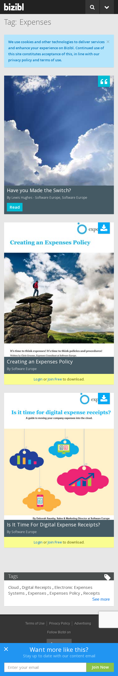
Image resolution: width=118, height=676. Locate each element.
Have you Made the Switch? (39, 190)
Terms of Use (35, 623)
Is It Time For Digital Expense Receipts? (53, 524)
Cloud (13, 587)
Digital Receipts (36, 587)
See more (101, 599)
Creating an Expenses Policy (40, 361)
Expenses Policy (64, 593)
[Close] (6, 650)
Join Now (100, 667)
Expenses (37, 593)
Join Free (55, 379)
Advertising (82, 623)
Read (15, 207)
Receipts (91, 593)
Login (38, 379)
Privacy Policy (59, 623)
